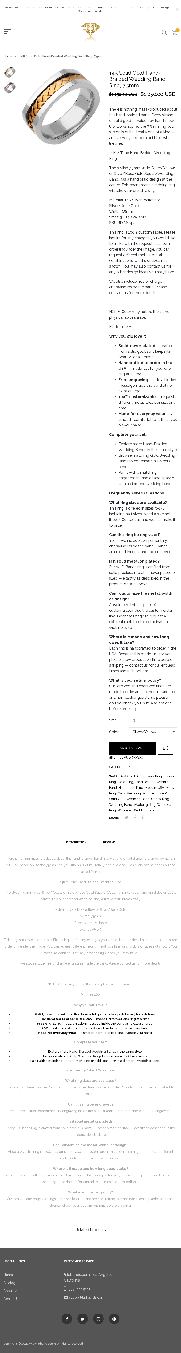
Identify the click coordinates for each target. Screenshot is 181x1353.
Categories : (119, 767)
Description (76, 842)
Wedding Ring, (145, 805)
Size (112, 720)
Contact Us (12, 1299)
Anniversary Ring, (150, 776)
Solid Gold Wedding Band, (130, 799)
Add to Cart (132, 748)
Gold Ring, (126, 782)
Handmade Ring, (132, 787)
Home (8, 56)
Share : (114, 818)
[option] (10, 74)
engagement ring (133, 478)
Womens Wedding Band (136, 810)
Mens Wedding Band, (134, 793)
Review (109, 842)
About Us (11, 1291)
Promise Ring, (161, 793)
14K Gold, (128, 776)
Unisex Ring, (160, 799)
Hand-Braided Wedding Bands (92, 1051)
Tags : (114, 776)
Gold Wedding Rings (85, 1056)
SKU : (113, 757)
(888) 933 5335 (78, 1289)
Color (114, 732)
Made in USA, (155, 787)
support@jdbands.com (86, 1297)
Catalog (9, 1283)
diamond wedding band (150, 483)
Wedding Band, (121, 805)
